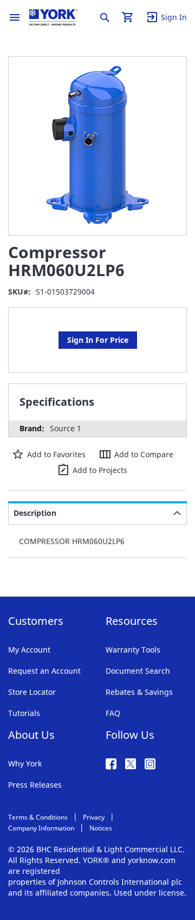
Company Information (41, 828)
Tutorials (24, 713)
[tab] (97, 513)
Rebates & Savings (139, 692)
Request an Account (44, 671)
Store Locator (32, 692)
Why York (25, 763)
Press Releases (35, 785)
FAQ (113, 713)
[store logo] (53, 17)
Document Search (138, 671)
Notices (100, 828)
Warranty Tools (133, 649)
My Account (29, 649)
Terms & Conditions (38, 817)
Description (35, 513)
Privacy (94, 817)
